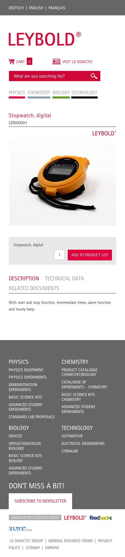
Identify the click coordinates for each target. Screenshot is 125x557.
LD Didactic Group (26, 540)
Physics (18, 361)
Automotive (72, 436)
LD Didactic (35, 518)
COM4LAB (70, 451)
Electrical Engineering (83, 443)
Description (24, 278)
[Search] (94, 76)
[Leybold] (45, 18)
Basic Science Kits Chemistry (78, 397)
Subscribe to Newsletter (40, 501)
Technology (77, 427)
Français (57, 8)
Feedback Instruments (101, 518)
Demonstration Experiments (23, 387)
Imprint (52, 547)
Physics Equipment (26, 370)
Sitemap (33, 547)
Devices (15, 436)
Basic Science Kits (25, 397)
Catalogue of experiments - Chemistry (84, 384)
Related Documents (34, 288)
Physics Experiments (28, 377)
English (36, 8)
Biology (19, 427)
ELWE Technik (21, 529)
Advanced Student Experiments (25, 407)
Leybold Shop (75, 518)
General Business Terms (70, 540)
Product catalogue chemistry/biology (79, 372)
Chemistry (75, 361)
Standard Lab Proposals (32, 416)
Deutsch (16, 8)
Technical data (64, 278)
